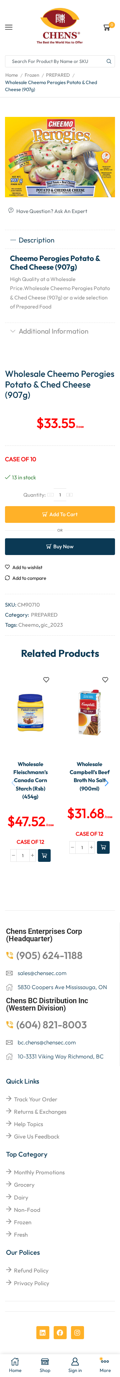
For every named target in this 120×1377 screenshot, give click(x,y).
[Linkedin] (42, 1332)
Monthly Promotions (39, 1172)
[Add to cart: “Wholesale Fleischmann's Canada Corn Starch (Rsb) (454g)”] (44, 855)
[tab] (60, 240)
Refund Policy (31, 1270)
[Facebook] (60, 1332)
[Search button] (109, 61)
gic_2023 (52, 624)
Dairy (21, 1197)
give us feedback (36, 1136)
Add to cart (63, 514)
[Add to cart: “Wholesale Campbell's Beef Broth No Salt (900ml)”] (103, 847)
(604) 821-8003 (51, 1024)
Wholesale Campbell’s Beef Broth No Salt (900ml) (90, 776)
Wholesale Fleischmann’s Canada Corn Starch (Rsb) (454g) (30, 780)
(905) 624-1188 (49, 955)
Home (11, 75)
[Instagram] (77, 1332)
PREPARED (58, 75)
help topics (28, 1123)
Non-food (27, 1209)
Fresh (21, 1234)
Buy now (63, 546)
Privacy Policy (31, 1283)
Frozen (32, 75)
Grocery (24, 1184)
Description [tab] (36, 239)
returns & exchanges (40, 1111)
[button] (106, 782)
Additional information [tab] (53, 331)
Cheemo (28, 624)
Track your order (35, 1099)
